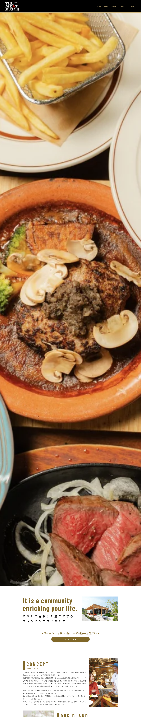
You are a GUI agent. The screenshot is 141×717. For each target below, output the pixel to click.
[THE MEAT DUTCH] (12, 6)
